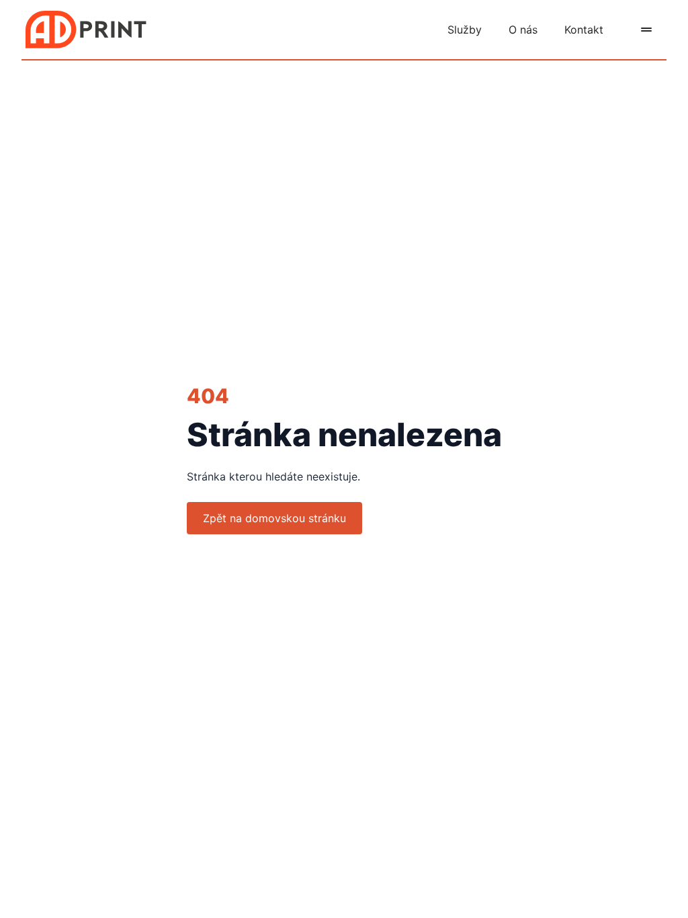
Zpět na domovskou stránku (274, 518)
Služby (464, 29)
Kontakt (583, 29)
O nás (523, 29)
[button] (646, 29)
